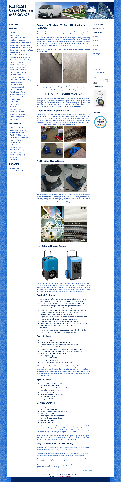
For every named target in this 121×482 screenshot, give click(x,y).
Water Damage (15, 52)
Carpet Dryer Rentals (17, 89)
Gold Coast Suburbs (17, 170)
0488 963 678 (99, 28)
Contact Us (14, 119)
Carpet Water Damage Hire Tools (21, 50)
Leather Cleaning (16, 99)
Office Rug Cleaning (17, 147)
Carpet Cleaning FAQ (17, 155)
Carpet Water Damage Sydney (20, 80)
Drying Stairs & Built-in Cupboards (22, 55)
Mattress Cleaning (16, 102)
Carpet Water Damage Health (20, 45)
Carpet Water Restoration (19, 97)
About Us (13, 33)
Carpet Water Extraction (18, 70)
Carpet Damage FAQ (17, 117)
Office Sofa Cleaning (17, 150)
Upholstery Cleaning (17, 109)
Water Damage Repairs (18, 92)
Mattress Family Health (18, 114)
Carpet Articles (15, 35)
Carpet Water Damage (18, 38)
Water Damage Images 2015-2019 (22, 47)
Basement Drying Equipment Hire (21, 42)
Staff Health (14, 157)
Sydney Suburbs (15, 168)
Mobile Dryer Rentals (17, 67)
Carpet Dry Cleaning (17, 62)
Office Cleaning (15, 142)
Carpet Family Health (17, 112)
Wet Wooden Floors (17, 77)
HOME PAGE (14, 24)
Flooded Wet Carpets (17, 94)
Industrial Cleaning (16, 140)
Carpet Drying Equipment (19, 72)
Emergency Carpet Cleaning (20, 57)
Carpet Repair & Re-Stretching (20, 60)
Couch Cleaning (15, 107)
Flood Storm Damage (17, 40)
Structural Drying (16, 75)
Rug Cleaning (14, 104)
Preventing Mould (16, 82)
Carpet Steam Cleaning (18, 65)
